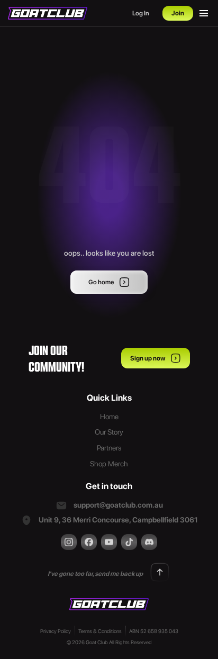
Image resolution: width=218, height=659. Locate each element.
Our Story (109, 432)
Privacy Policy (55, 631)
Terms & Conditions (100, 631)
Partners (109, 448)
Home (109, 416)
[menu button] (203, 13)
